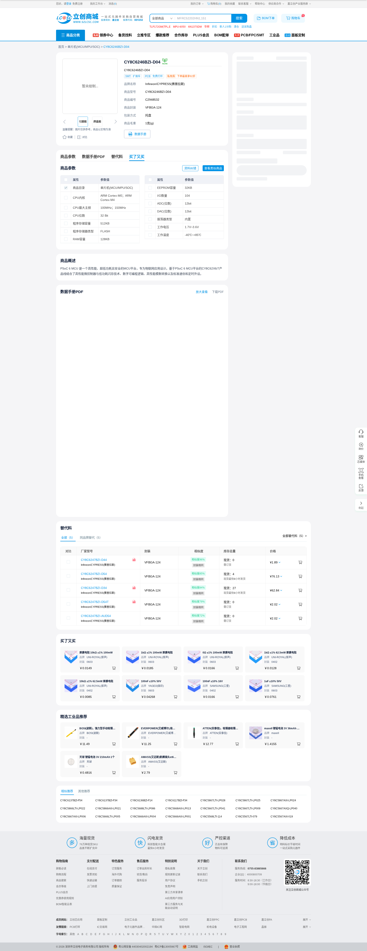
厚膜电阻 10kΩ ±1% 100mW (96, 652)
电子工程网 (240, 927)
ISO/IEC (208, 946)
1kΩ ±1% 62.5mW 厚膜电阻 (280, 652)
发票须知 (92, 874)
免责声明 (170, 886)
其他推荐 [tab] (84, 791)
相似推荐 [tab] (67, 791)
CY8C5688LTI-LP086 (142, 808)
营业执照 (235, 946)
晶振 (264, 927)
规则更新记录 (172, 874)
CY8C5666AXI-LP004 (143, 816)
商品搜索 (61, 880)
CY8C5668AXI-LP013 (178, 808)
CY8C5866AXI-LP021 (108, 808)
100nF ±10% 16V (213, 681)
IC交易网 (102, 927)
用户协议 (170, 880)
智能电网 (184, 927)
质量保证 (117, 886)
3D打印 (183, 919)
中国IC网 (157, 927)
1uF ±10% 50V (272, 681)
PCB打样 (75, 927)
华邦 (206, 26)
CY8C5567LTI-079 (246, 816)
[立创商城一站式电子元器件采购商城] (99, 18)
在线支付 (92, 868)
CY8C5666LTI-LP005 (107, 816)
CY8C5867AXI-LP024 (283, 800)
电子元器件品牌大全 (135, 927)
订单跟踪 (117, 880)
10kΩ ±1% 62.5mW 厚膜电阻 (96, 681)
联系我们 (202, 874)
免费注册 (77, 3)
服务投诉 (142, 880)
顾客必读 (61, 868)
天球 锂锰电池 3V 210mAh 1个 (97, 757)
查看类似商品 (213, 168)
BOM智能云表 (64, 904)
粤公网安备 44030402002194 (136, 946)
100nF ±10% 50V (151, 681)
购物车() (215, 3)
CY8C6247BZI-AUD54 (96, 616)
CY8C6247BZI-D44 (94, 560)
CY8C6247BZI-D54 (94, 574)
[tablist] (183, 538)
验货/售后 (142, 874)
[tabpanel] (183, 586)
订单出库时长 (144, 868)
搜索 (239, 18)
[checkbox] (66, 179)
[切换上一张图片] (65, 122)
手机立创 (202, 880)
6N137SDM (195, 26)
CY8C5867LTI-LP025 (248, 800)
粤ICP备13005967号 (166, 946)
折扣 (214, 26)
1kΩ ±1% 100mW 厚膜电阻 (157, 652)
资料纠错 (190, 168)
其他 (72, 934)
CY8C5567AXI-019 (282, 816)
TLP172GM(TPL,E (160, 26)
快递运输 (92, 880)
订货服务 (117, 868)
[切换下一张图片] (115, 122)
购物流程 (61, 874)
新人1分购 (225, 26)
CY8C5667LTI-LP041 (212, 808)
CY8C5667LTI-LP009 (248, 808)
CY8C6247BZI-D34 (94, 588)
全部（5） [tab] (68, 537)
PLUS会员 (62, 892)
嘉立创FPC (213, 919)
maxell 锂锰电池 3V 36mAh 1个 (282, 728)
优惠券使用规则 (65, 898)
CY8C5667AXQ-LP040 (284, 808)
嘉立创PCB (240, 919)
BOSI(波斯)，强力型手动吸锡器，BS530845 (104, 728)
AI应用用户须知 (174, 898)
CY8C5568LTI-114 (211, 816)
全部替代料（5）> (294, 536)
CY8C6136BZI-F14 (141, 800)
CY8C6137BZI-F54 (71, 800)
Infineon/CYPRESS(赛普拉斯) (165, 84)
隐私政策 (170, 868)
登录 (68, 3)
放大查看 (202, 291)
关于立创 (202, 868)
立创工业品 (130, 919)
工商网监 (193, 946)
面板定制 (102, 919)
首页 (61, 46)
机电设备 (212, 927)
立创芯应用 (76, 919)
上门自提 (92, 886)
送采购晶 (246, 26)
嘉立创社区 (158, 919)
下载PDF (218, 291)
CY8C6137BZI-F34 (106, 800)
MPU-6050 (179, 26)
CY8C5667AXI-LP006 (73, 816)
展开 (305, 919)
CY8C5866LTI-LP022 (72, 808)
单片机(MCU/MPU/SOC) (84, 46)
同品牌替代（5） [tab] (91, 537)
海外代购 (117, 874)
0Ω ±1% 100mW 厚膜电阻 (218, 652)
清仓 (236, 26)
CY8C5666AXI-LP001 (178, 816)
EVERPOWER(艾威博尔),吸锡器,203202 (164, 728)
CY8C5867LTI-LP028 (212, 800)
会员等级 (61, 886)
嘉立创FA (266, 919)
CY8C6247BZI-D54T (95, 602)
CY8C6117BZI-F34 (176, 800)
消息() (113, 3)
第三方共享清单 (174, 892)
